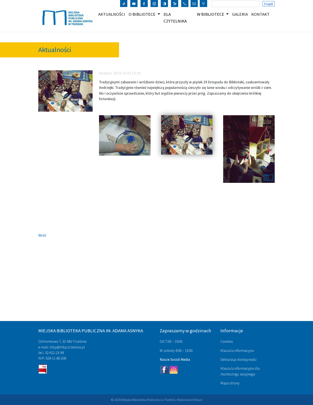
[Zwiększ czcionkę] (174, 3)
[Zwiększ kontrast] (164, 3)
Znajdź (268, 4)
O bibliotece (142, 14)
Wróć (42, 235)
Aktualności (112, 14)
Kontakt (261, 14)
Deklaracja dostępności (238, 359)
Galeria (241, 14)
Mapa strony (230, 383)
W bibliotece (211, 14)
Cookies (226, 341)
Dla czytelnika (175, 17)
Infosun (197, 400)
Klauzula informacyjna (237, 350)
